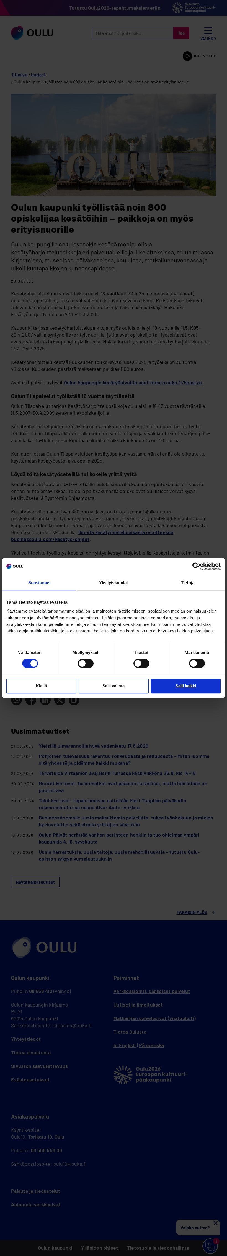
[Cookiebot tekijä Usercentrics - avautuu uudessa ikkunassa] (196, 566)
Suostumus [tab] (39, 582)
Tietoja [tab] (187, 582)
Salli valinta (113, 686)
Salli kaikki (186, 686)
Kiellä (41, 686)
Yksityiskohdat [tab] (113, 582)
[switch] (86, 663)
